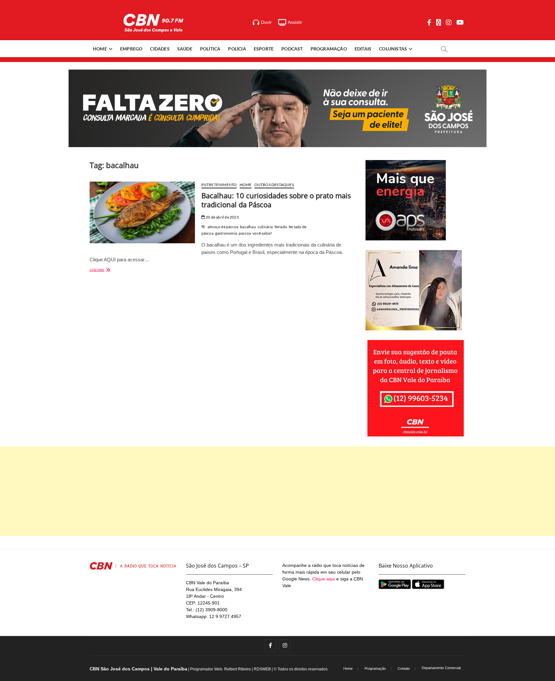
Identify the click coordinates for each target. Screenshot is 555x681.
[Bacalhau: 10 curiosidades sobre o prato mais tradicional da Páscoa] (142, 212)
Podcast (292, 48)
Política (210, 48)
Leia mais (107, 270)
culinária (265, 226)
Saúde (184, 48)
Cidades (159, 48)
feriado (281, 226)
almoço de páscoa (222, 226)
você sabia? (262, 233)
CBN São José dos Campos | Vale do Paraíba (138, 668)
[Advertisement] (277, 491)
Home (100, 48)
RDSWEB (262, 669)
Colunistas (393, 48)
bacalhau (248, 226)
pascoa (245, 233)
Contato (404, 668)
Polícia (237, 48)
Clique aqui (323, 578)
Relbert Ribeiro (237, 669)
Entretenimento (219, 184)
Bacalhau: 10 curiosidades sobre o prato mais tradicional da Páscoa (276, 200)
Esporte (264, 48)
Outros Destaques (274, 184)
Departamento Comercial (441, 668)
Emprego (131, 48)
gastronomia (226, 233)
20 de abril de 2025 (222, 217)
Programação (329, 48)
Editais (363, 48)
